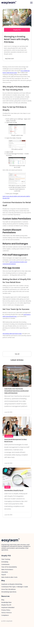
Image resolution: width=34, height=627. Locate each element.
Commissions (5, 564)
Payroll (3, 574)
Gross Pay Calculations (8, 589)
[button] (31, 3)
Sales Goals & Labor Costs (9, 577)
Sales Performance (7, 569)
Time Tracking (5, 559)
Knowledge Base (6, 602)
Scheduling (4, 562)
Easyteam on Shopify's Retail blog (11, 584)
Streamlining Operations (8, 592)
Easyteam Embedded (7, 607)
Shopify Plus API (6, 605)
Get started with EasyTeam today (12, 333)
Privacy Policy (5, 610)
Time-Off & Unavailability (9, 567)
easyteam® (8, 2)
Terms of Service (6, 612)
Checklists (4, 572)
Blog (2, 600)
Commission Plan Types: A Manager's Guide (14, 587)
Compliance (5, 615)
